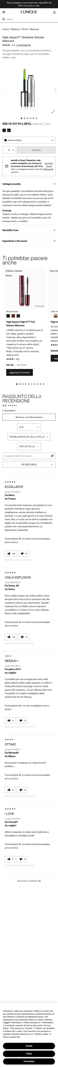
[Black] (9, 130)
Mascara (34, 29)
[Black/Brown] (18, 316)
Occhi (24, 29)
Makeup (15, 29)
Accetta (29, 1046)
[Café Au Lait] (56, 316)
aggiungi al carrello (19, 372)
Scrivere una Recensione (29, 417)
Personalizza (29, 1061)
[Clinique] (29, 12)
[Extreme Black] (4, 130)
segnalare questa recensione (19, 560)
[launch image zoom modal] (53, 111)
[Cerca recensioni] (52, 456)
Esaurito (36, 150)
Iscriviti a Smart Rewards (49, 166)
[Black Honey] (13, 316)
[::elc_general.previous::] (51, 316)
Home (5, 29)
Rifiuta (29, 1054)
